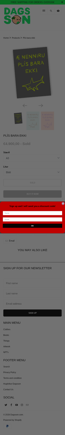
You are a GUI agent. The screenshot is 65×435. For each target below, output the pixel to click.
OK (32, 226)
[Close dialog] (63, 204)
